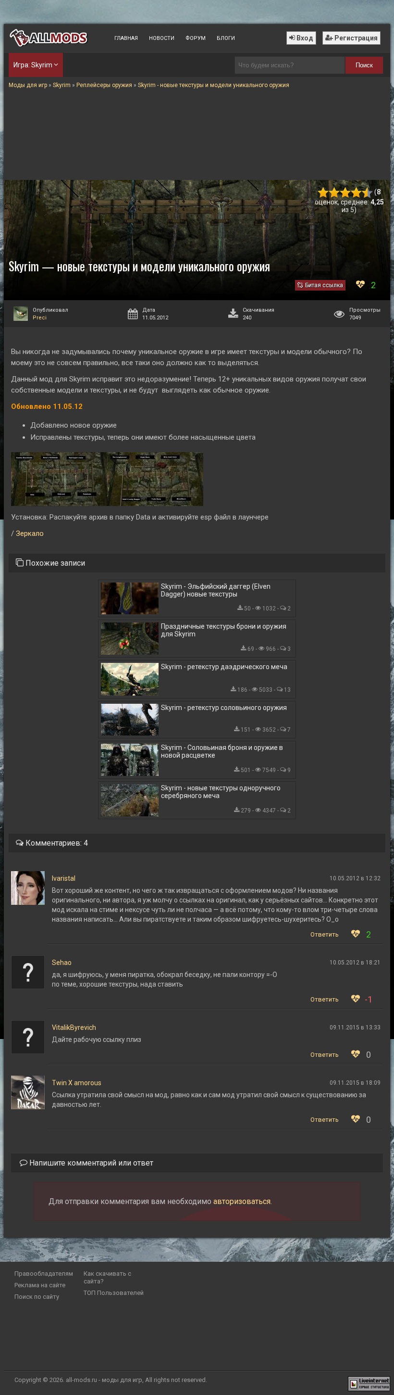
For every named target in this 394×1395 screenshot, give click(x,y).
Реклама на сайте (39, 1285)
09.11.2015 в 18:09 (355, 1082)
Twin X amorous (76, 1083)
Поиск (364, 65)
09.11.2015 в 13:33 (355, 1027)
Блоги (226, 38)
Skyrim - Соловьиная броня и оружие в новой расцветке (222, 751)
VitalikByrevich (74, 1027)
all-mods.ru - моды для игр (104, 1379)
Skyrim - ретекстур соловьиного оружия (224, 707)
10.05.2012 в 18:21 (355, 962)
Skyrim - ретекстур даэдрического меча (224, 667)
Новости (161, 38)
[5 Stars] (367, 192)
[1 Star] (323, 192)
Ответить (324, 934)
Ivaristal (63, 878)
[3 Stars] (345, 192)
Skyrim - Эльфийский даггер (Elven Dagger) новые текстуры (216, 590)
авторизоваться (242, 1201)
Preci (40, 318)
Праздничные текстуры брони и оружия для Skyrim (223, 630)
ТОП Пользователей (114, 1292)
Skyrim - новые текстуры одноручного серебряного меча (221, 791)
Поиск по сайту (36, 1296)
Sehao (62, 962)
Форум (195, 38)
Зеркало (30, 533)
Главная (126, 38)
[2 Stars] (334, 192)
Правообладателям (43, 1273)
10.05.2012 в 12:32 (355, 878)
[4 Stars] (356, 192)
